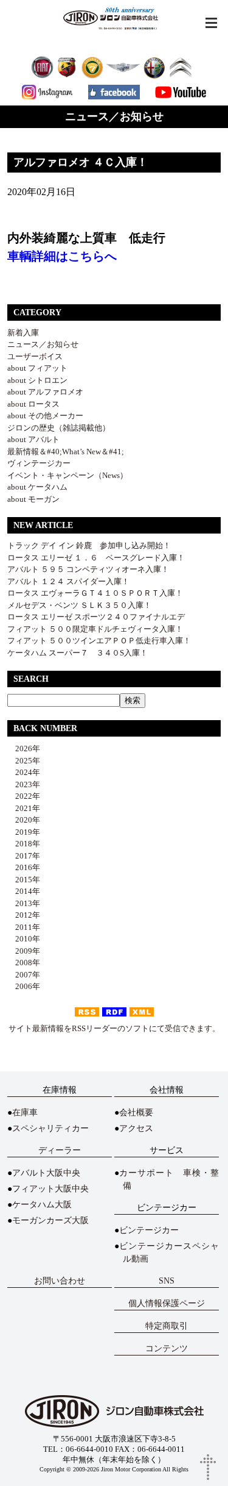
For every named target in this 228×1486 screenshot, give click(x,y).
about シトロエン (37, 380)
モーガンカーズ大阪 (50, 1220)
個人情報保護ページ (166, 1303)
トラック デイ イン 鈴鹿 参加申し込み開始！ (89, 545)
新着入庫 (23, 332)
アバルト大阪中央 (46, 1172)
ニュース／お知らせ (42, 344)
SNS (166, 1280)
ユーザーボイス (35, 356)
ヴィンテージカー (39, 463)
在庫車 (25, 1112)
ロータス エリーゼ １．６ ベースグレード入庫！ (96, 557)
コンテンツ (166, 1348)
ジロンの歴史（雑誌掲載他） (58, 427)
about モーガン (33, 499)
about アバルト (33, 439)
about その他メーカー (45, 415)
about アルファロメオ (45, 391)
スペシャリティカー (50, 1128)
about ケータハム (37, 486)
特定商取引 (166, 1326)
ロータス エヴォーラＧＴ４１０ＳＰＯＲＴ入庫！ (95, 593)
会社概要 (136, 1112)
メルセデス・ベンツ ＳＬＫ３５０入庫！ (79, 605)
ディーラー (59, 1150)
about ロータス (33, 404)
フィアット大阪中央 (50, 1188)
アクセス (136, 1128)
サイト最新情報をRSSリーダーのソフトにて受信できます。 (114, 1028)
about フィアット (37, 368)
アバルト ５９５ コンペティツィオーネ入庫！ (88, 569)
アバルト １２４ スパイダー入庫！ (68, 581)
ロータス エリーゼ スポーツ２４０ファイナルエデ (96, 616)
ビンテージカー (149, 1230)
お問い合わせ (59, 1280)
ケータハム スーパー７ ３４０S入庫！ (77, 652)
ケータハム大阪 (42, 1204)
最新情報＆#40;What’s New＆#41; (65, 451)
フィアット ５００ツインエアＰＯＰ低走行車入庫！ (99, 640)
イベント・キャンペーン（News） (67, 475)
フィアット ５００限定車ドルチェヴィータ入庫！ (95, 629)
